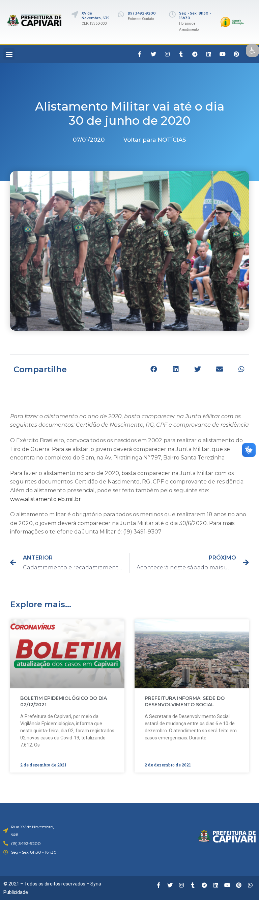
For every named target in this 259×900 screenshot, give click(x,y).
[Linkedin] (208, 54)
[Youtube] (222, 54)
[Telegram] (195, 54)
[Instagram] (167, 54)
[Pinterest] (236, 54)
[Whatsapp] (250, 885)
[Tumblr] (181, 54)
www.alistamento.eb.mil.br (45, 499)
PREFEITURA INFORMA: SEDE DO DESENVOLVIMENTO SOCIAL (185, 701)
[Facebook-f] (139, 54)
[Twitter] (153, 54)
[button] (9, 54)
